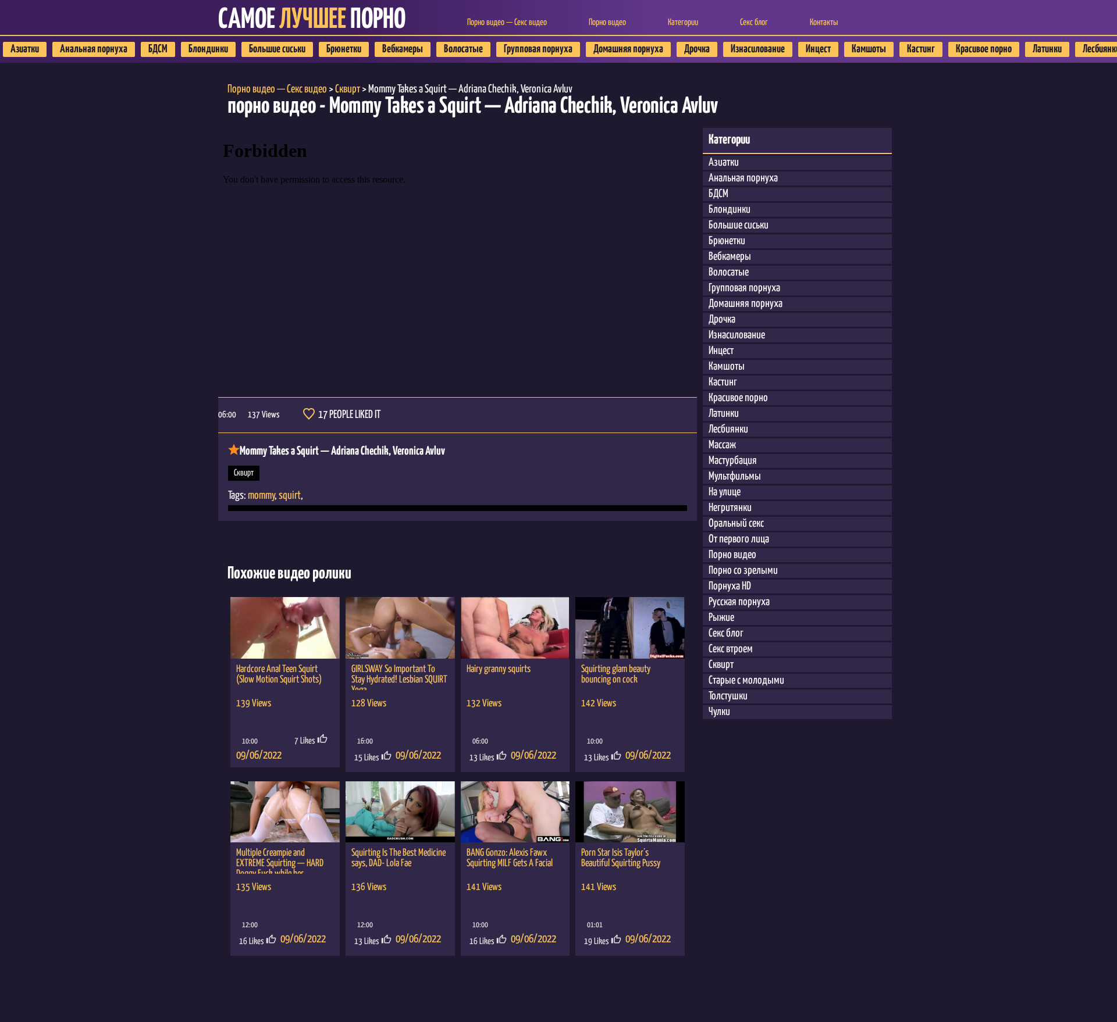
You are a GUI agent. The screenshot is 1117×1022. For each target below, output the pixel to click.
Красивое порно (984, 49)
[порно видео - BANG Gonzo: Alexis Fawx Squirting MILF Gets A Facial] (515, 812)
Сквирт (244, 473)
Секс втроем (731, 649)
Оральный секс (736, 523)
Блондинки (208, 49)
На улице (725, 492)
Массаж (722, 445)
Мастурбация (733, 460)
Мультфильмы (735, 476)
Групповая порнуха (538, 49)
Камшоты (869, 49)
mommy (261, 495)
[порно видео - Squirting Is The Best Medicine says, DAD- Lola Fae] (400, 812)
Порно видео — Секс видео (507, 22)
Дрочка (697, 49)
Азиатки (24, 49)
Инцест (818, 49)
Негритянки (730, 507)
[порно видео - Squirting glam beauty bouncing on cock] (630, 628)
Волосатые (463, 49)
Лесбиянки (728, 429)
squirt (290, 495)
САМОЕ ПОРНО (311, 20)
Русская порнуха (739, 602)
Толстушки (728, 696)
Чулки (719, 711)
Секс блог (754, 22)
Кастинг (921, 49)
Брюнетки (343, 49)
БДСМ (158, 49)
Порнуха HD (730, 586)
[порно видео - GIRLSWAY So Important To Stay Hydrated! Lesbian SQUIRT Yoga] (400, 628)
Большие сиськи (277, 49)
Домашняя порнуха (628, 49)
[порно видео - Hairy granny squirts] (515, 628)
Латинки (1047, 49)
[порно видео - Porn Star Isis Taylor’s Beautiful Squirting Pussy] (630, 812)
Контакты (824, 22)
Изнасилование (758, 49)
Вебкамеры (402, 49)
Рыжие (721, 617)
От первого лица (739, 539)
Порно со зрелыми (743, 570)
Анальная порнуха (93, 49)
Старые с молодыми (746, 680)
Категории (683, 22)
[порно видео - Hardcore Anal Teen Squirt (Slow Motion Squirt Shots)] (285, 628)
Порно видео (607, 22)
